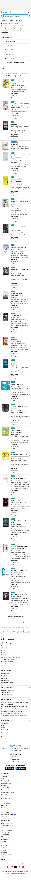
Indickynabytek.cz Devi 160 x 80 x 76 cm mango (12, 711)
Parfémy (3, 725)
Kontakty (3, 779)
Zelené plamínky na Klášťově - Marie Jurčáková (20, 82)
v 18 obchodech (14, 307)
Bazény (3, 728)
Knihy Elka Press (5, 674)
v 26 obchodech (14, 492)
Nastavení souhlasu (6, 810)
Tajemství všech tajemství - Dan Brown (19, 521)
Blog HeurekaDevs (5, 790)
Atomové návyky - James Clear (19, 478)
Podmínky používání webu (19, 873)
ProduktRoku (4, 852)
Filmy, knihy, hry (10, 20)
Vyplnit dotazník (15, 761)
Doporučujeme (5, 720)
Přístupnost (4, 794)
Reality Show (14, 124)
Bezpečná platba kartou (7, 814)
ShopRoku (3, 850)
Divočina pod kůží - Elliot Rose (19, 594)
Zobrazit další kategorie (15, 62)
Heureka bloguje (5, 788)
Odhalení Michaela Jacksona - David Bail (20, 270)
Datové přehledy (5, 835)
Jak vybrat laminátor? (6, 692)
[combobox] (15, 16)
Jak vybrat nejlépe (7, 687)
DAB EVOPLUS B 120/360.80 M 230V (10, 713)
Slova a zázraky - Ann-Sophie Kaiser (20, 104)
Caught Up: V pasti (15, 500)
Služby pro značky (5, 832)
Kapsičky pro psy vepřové (7, 661)
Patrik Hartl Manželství (17, 430)
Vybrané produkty (6, 699)
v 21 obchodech (14, 329)
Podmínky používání (6, 781)
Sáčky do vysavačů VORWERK (8, 659)
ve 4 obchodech (14, 512)
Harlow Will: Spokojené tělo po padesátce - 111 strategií (19, 547)
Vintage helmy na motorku (7, 664)
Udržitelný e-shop (5, 859)
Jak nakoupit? (4, 801)
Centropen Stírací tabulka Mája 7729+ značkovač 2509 (19, 571)
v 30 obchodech (14, 446)
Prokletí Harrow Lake (16, 179)
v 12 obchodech (14, 116)
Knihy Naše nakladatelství (7, 682)
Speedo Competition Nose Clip (8, 709)
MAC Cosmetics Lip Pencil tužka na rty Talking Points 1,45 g (15, 707)
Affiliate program (5, 837)
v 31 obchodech (14, 536)
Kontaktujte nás (16, 756)
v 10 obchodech (14, 239)
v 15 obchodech (14, 353)
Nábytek (3, 737)
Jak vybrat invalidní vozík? (7, 690)
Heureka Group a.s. (19, 871)
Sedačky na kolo (5, 653)
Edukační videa (5, 839)
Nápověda (3, 841)
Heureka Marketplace (6, 830)
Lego (2, 732)
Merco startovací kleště (7, 704)
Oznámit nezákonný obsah (7, 792)
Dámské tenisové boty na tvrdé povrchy (11, 657)
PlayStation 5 (4, 730)
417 (24, 622)
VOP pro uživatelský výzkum (8, 817)
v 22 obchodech (14, 219)
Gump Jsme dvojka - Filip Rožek (19, 247)
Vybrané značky (6, 671)
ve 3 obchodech (14, 422)
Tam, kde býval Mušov (16, 293)
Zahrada (3, 734)
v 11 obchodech (14, 136)
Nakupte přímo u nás (6, 808)
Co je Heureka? (5, 776)
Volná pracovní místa (6, 783)
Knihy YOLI (4, 678)
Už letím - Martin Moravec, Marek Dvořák (19, 202)
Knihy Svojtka (4, 676)
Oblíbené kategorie (7, 643)
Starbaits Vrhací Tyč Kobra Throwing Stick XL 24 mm (14, 716)
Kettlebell (3, 650)
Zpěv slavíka (14, 339)
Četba (17, 20)
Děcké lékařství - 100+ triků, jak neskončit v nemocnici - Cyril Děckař (20, 455)
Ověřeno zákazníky (5, 848)
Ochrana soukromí (5, 812)
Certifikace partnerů (6, 855)
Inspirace (3, 857)
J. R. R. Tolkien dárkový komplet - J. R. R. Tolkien (20, 407)
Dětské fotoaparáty (6, 655)
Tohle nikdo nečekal (16, 315)
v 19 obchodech (14, 285)
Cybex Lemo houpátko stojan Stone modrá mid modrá (14, 702)
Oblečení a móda (5, 739)
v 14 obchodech (14, 95)
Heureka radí (4, 805)
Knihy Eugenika (5, 680)
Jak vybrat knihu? (15, 144)
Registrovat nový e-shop (7, 825)
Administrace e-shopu (6, 823)
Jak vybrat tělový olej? (6, 695)
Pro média (3, 785)
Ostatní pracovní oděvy (7, 646)
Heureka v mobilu (5, 803)
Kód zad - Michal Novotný (17, 384)
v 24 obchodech (14, 261)
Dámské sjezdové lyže (6, 666)
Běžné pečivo (4, 648)
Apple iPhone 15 (5, 723)
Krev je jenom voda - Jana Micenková (20, 155)
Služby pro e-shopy (6, 828)
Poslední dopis (14, 362)
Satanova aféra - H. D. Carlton (18, 227)
